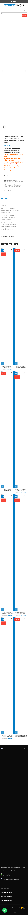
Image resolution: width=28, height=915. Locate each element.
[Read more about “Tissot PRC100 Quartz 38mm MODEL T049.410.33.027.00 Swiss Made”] (2, 363)
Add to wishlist (9, 175)
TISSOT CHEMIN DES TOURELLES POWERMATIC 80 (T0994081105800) (20, 367)
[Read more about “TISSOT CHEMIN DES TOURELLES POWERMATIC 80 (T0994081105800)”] (16, 363)
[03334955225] (23, 907)
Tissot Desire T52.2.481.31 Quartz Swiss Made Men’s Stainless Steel (21, 736)
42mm (8, 184)
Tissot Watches (17, 10)
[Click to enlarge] (3, 127)
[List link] (14, 875)
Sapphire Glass (17, 185)
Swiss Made (7, 186)
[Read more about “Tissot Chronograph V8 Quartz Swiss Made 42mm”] (16, 609)
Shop (6, 10)
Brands (10, 10)
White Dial (15, 188)
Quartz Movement (8, 185)
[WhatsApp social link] (16, 1)
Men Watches (13, 180)
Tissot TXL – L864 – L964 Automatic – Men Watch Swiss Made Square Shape (7, 736)
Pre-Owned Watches (9, 181)
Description (5, 199)
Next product (26, 10)
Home (2, 10)
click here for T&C (15, 164)
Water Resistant (8, 188)
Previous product (23, 10)
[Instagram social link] (14, 1)
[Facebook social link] (12, 1)
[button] (4, 910)
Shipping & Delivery (7, 236)
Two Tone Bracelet (15, 186)
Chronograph (14, 184)
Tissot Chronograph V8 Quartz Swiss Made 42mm (20, 613)
